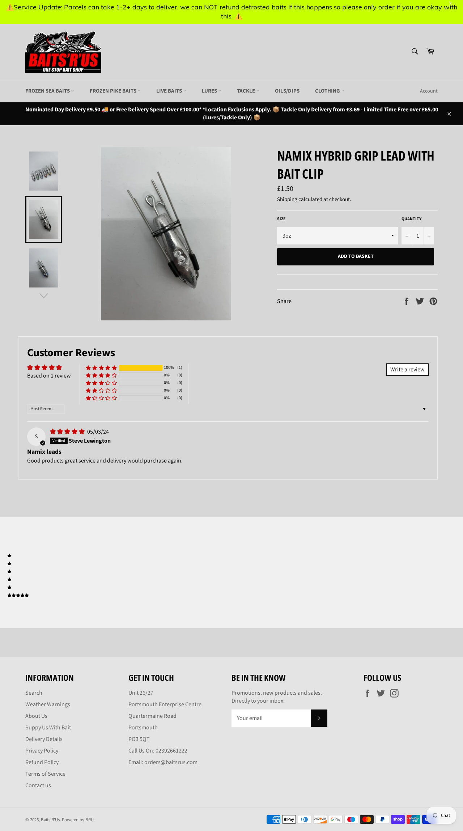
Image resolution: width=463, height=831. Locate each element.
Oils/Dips (287, 91)
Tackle (246, 91)
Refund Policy (42, 762)
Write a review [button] (407, 370)
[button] (101, 368)
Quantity (411, 219)
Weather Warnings (47, 704)
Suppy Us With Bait (48, 728)
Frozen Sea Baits (48, 91)
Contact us (38, 785)
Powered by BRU (78, 820)
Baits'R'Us (50, 820)
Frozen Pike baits (113, 91)
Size (281, 219)
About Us (36, 716)
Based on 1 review (49, 376)
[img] (68, 432)
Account (429, 91)
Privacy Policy (41, 751)
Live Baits (169, 91)
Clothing (328, 91)
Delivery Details (44, 739)
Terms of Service (45, 774)
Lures (210, 91)
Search (33, 693)
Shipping (287, 199)
